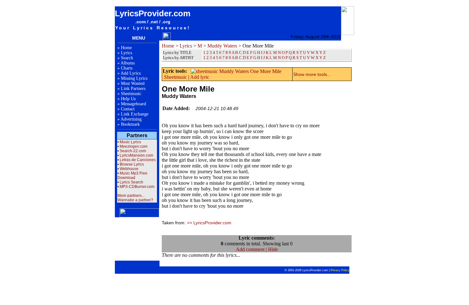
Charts (126, 68)
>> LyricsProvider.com (209, 222)
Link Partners (133, 88)
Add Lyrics (131, 73)
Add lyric (199, 77)
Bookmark (130, 124)
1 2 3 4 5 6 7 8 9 (217, 57)
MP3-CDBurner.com (137, 186)
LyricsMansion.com (136, 155)
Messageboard (133, 103)
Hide (273, 249)
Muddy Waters (222, 45)
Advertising (131, 119)
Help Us (128, 98)
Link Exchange (134, 114)
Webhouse (129, 169)
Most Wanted (133, 83)
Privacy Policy (340, 270)
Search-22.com (133, 151)
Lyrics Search (131, 182)
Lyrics (126, 52)
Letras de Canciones (138, 160)
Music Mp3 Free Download (132, 175)
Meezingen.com (133, 146)
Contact (128, 109)
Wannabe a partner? (135, 200)
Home (126, 47)
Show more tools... (312, 74)
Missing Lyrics (134, 78)
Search (127, 58)
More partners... (131, 195)
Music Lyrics (130, 142)
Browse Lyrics (132, 164)
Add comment (250, 249)
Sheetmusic (131, 93)
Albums (128, 63)
